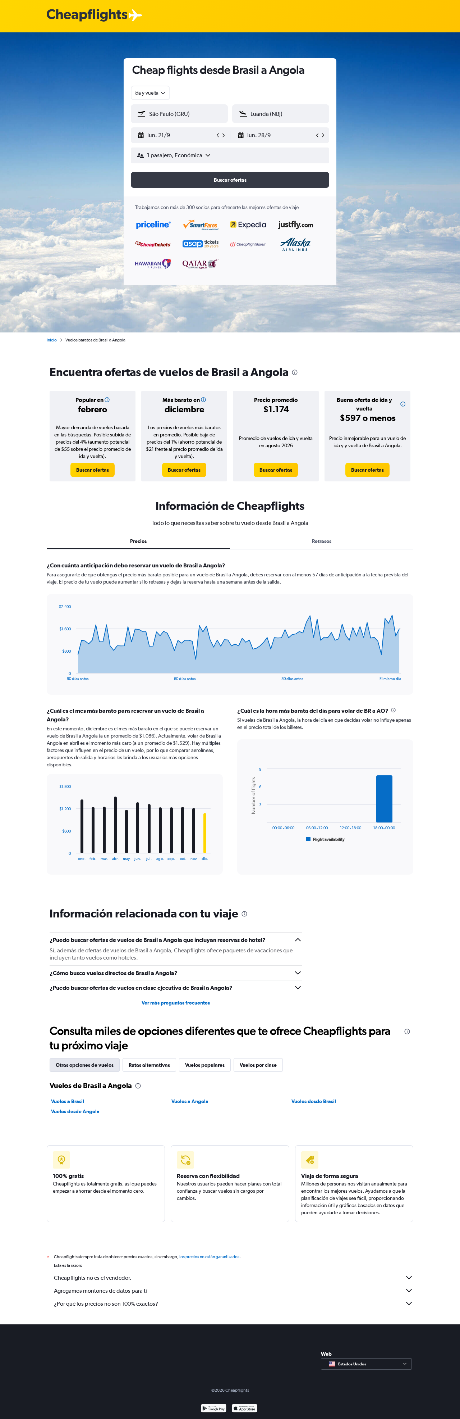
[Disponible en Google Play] (213, 1409)
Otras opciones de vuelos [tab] (85, 1065)
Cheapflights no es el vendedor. (93, 1277)
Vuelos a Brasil (67, 1101)
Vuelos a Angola (189, 1101)
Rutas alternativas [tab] (149, 1065)
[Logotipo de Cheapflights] (87, 15)
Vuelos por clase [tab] (258, 1065)
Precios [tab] (138, 541)
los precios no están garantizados (209, 1256)
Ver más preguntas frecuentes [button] (176, 1003)
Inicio (52, 340)
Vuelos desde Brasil (313, 1101)
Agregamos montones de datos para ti (100, 1290)
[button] (176, 135)
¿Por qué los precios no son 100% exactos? (106, 1303)
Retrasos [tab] (321, 541)
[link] (92, 470)
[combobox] (150, 93)
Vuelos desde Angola (75, 1111)
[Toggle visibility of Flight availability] (325, 839)
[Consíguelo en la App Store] (244, 1409)
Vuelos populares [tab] (205, 1065)
